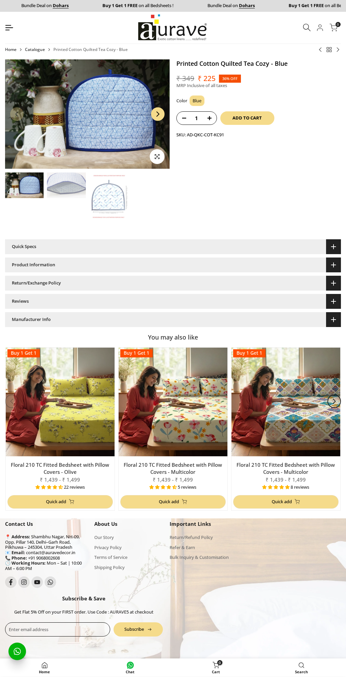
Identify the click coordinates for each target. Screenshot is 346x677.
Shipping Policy (109, 567)
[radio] (197, 101)
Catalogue (35, 49)
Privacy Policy (108, 547)
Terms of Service (110, 557)
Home (11, 49)
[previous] (17, 114)
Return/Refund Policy (191, 537)
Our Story (104, 537)
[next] (158, 114)
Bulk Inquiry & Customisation (199, 557)
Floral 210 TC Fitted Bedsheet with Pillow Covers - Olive (60, 468)
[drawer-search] (307, 27)
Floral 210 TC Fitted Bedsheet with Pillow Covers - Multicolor (173, 468)
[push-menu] (9, 27)
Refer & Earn (182, 547)
